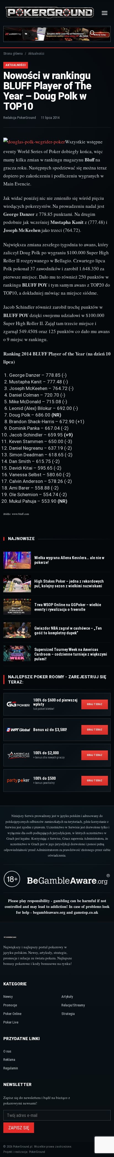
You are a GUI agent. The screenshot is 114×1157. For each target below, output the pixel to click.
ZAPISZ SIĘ (18, 1127)
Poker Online (12, 1014)
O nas (7, 1051)
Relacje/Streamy (73, 1005)
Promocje (10, 1005)
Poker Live (10, 1022)
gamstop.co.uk (86, 912)
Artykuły (67, 996)
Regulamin (10, 1068)
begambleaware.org (49, 912)
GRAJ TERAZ (94, 704)
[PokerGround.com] (49, 12)
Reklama (9, 1059)
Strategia (68, 1014)
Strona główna (13, 54)
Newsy (7, 996)
